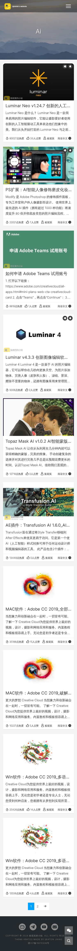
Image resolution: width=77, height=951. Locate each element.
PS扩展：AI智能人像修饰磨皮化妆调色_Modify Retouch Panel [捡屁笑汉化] (38, 189)
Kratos (28, 939)
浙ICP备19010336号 (38, 943)
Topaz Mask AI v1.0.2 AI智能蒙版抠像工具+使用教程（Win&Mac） (38, 441)
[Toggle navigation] (68, 6)
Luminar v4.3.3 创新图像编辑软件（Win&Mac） (38, 357)
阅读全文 (63, 138)
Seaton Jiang (53, 939)
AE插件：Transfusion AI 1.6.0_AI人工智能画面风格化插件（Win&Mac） (38, 525)
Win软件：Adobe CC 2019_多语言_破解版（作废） (38, 860)
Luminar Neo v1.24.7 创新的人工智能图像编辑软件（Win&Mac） (38, 105)
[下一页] (45, 906)
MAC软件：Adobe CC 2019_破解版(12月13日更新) (38, 693)
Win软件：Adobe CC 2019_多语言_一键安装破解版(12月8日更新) (38, 777)
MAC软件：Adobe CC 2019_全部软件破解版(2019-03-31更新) (38, 609)
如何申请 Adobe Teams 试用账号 (36, 273)
